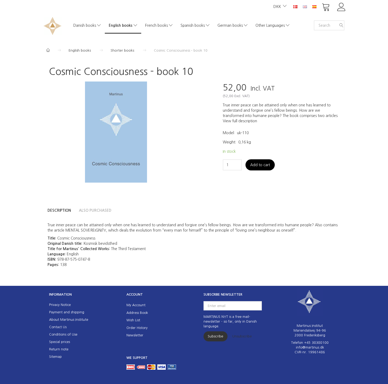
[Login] (341, 6)
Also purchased (95, 210)
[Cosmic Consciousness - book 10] (116, 132)
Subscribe (215, 336)
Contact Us (58, 327)
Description (59, 210)
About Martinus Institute (68, 319)
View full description (240, 121)
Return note (58, 349)
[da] (295, 6)
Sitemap (55, 356)
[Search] (341, 25)
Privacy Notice (60, 304)
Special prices (59, 342)
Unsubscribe (242, 336)
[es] (314, 6)
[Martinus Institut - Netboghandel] (52, 25)
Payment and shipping (66, 312)
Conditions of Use (63, 334)
